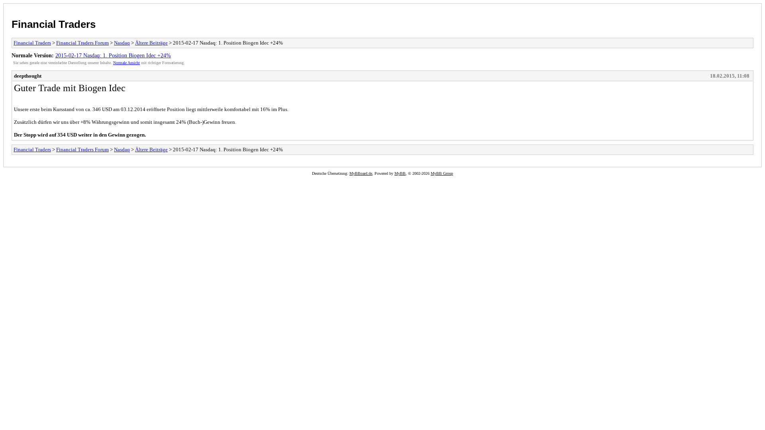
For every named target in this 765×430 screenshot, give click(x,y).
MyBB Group (442, 173)
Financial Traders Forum (82, 43)
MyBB (400, 173)
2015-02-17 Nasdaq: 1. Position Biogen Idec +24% (113, 55)
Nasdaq (122, 43)
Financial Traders (54, 24)
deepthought (27, 76)
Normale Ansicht (126, 63)
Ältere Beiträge (151, 43)
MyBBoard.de (360, 173)
